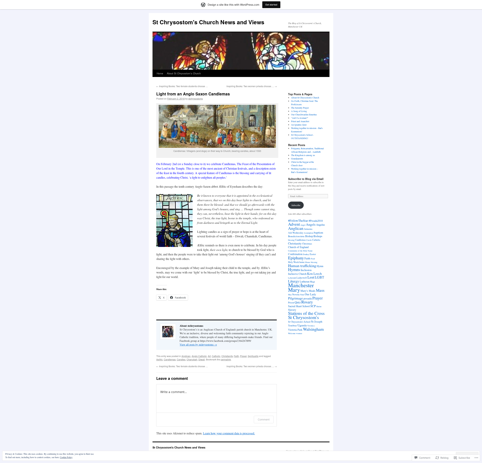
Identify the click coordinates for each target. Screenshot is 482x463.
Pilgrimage (295, 298)
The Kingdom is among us (303, 155)
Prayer (243, 356)
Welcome (292, 333)
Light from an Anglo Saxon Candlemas (193, 94)
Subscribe (295, 205)
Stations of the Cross (306, 313)
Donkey (306, 254)
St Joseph (316, 321)
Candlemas (170, 359)
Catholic (216, 356)
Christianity (227, 356)
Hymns (294, 269)
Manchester (301, 285)
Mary (294, 289)
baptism (318, 232)
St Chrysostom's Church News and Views (208, 22)
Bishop (309, 236)
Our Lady (310, 294)
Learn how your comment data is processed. (229, 433)
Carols (309, 240)
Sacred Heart (295, 306)
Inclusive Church (297, 274)
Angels (311, 224)
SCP (313, 306)
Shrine (319, 306)
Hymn (320, 266)
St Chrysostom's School (299, 321)
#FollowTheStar (298, 220)
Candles (181, 359)
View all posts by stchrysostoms (198, 344)
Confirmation (295, 254)
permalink (226, 359)
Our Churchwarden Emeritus (304, 114)
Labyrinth (292, 277)
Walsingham (313, 329)
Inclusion (306, 270)
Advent (294, 224)
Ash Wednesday (295, 232)
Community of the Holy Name (300, 250)
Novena (296, 294)
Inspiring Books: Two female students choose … (182, 86)
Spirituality (253, 356)
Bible (302, 236)
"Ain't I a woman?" (299, 117)
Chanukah (192, 359)
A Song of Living (299, 111)
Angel (302, 225)
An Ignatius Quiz (299, 124)
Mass (320, 290)
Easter (313, 254)
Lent (310, 277)
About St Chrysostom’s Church (184, 73)
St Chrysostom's (303, 317)
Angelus (320, 224)
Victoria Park (295, 329)
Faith (236, 356)
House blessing (311, 262)
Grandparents (297, 158)
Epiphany (296, 257)
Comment (264, 419)
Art (209, 356)
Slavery (292, 309)
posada (308, 298)
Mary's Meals (307, 290)
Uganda (302, 325)
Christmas (307, 243)
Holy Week (293, 262)
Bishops (317, 236)
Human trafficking (302, 265)
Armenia (308, 229)
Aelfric (159, 359)
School (306, 306)
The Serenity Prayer (300, 107)
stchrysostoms (195, 98)
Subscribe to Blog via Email (305, 179)
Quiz (298, 302)
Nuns (302, 294)
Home (160, 73)
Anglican (186, 356)
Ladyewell (302, 277)
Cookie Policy (66, 457)
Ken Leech (314, 273)
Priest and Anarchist (300, 121)
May (290, 294)
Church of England (298, 247)
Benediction (294, 236)
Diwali (201, 359)
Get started (271, 4)
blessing (291, 240)
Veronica (311, 325)
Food (313, 258)
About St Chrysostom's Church (305, 97)
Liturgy (293, 281)
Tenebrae (292, 325)
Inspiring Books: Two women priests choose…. (252, 86)
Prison (291, 302)
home (302, 262)
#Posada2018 (316, 220)
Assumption (308, 233)
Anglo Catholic (199, 356)
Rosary (307, 302)
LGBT (319, 277)
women (299, 333)
